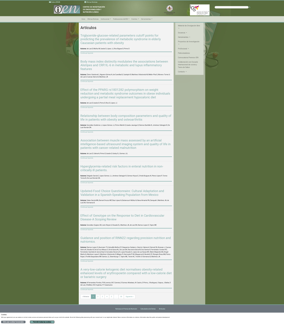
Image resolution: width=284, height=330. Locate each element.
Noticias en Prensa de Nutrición (126, 309)
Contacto (181, 72)
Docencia (182, 33)
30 (121, 296)
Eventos (135, 19)
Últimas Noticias (93, 19)
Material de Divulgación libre (189, 26)
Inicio (83, 19)
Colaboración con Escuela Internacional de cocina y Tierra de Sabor (188, 64)
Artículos (162, 309)
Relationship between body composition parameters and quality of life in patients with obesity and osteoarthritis (125, 117)
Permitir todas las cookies (42, 322)
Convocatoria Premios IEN (188, 57)
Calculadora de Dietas (148, 309)
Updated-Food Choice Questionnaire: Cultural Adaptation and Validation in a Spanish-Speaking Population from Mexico (122, 193)
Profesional (182, 49)
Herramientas (146, 19)
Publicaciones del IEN (120, 19)
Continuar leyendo (86, 53)
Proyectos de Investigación (188, 42)
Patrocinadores (184, 53)
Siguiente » (129, 296)
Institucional (105, 19)
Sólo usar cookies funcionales (13, 322)
